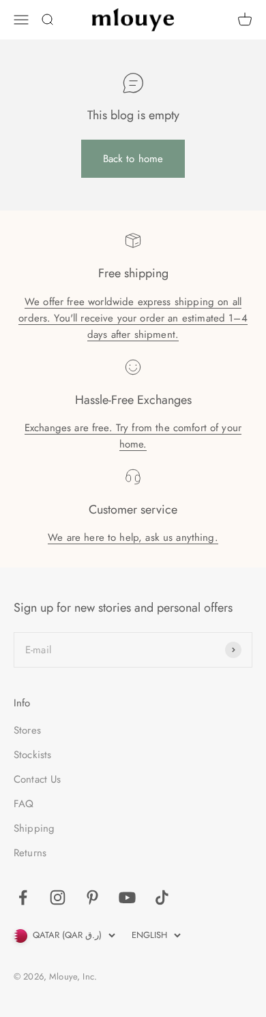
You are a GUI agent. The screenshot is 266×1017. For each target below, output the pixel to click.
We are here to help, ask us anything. (133, 537)
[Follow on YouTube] (127, 897)
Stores (27, 730)
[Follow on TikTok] (162, 897)
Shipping (34, 828)
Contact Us (37, 779)
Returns (30, 852)
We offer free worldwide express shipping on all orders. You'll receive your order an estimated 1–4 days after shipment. (133, 318)
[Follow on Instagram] (57, 897)
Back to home (133, 158)
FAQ (23, 803)
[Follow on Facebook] (23, 897)
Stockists (32, 754)
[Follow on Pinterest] (92, 897)
